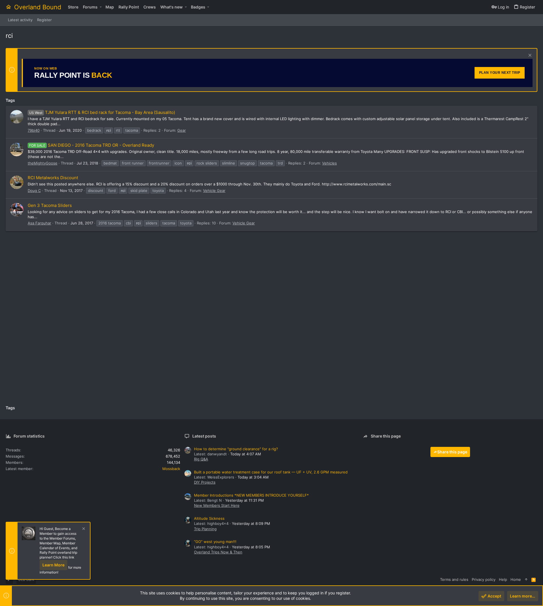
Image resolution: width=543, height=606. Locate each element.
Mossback (171, 468)
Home (515, 579)
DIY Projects (205, 482)
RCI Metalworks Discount (53, 177)
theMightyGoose (42, 163)
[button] (100, 7)
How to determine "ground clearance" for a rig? (236, 449)
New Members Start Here (217, 505)
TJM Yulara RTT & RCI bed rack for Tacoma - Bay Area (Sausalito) (102, 112)
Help (503, 579)
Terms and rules (454, 579)
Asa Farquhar (39, 223)
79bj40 (34, 130)
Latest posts (204, 436)
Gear (181, 130)
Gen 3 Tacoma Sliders (50, 205)
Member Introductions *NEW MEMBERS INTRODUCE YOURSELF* (251, 495)
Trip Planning (205, 529)
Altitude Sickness (209, 518)
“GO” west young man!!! (215, 541)
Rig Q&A (201, 459)
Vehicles (329, 163)
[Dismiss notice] (529, 56)
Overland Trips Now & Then (218, 552)
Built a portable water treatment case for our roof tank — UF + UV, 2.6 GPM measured (271, 472)
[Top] (526, 579)
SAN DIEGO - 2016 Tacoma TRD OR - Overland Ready (91, 145)
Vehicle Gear (214, 190)
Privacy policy (483, 579)
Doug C (34, 190)
